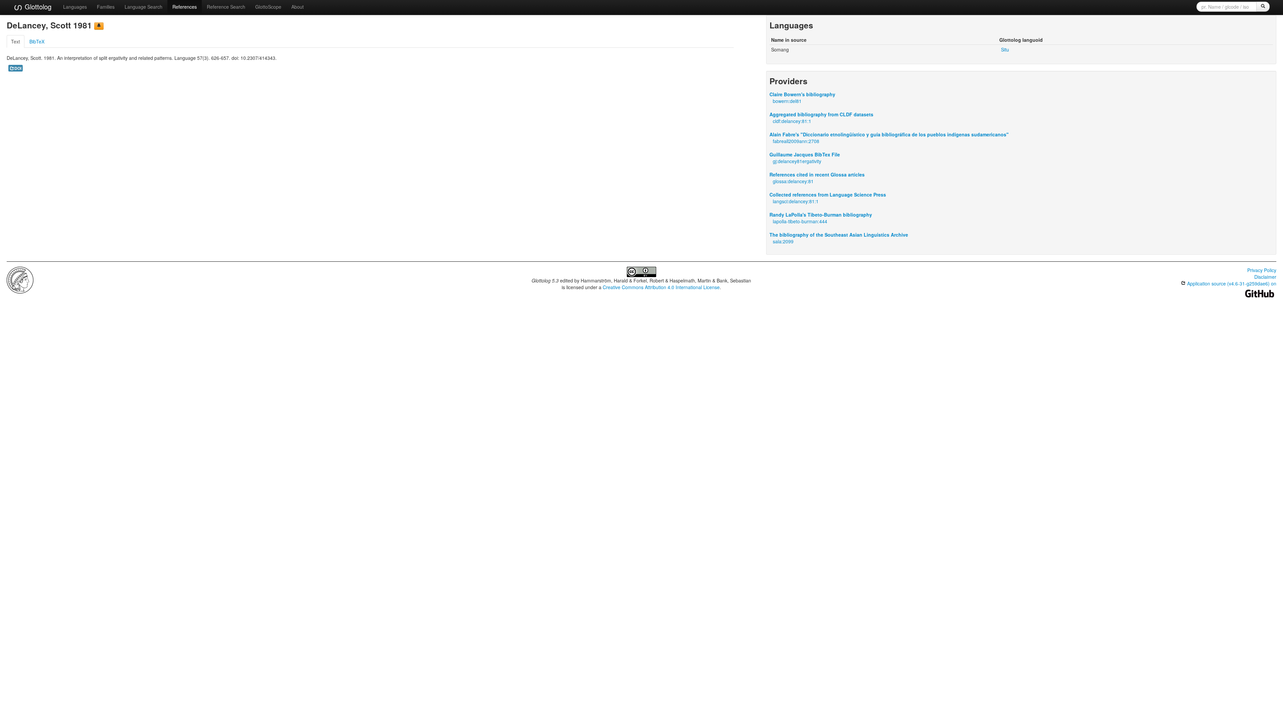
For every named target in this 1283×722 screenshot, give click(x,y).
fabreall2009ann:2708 (796, 141)
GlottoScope (268, 6)
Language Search (143, 6)
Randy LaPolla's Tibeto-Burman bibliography (820, 214)
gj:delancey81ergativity (797, 161)
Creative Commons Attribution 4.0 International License (661, 287)
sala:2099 (783, 241)
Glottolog (37, 6)
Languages (75, 6)
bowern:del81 (787, 101)
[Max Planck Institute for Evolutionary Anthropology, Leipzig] (20, 279)
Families (106, 6)
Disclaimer (1265, 276)
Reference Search (226, 6)
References (184, 6)
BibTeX (36, 41)
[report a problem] (99, 26)
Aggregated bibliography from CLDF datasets (821, 114)
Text (15, 41)
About (297, 6)
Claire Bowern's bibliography (802, 94)
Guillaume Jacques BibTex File (804, 154)
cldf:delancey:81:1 (792, 121)
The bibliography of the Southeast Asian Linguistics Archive (838, 234)
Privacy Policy (1261, 270)
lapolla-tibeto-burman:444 (800, 221)
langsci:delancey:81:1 (796, 201)
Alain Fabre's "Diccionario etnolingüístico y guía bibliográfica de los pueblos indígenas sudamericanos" (889, 134)
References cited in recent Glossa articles (817, 174)
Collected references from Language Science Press (827, 194)
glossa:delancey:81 (793, 181)
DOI (17, 68)
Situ (1005, 49)
